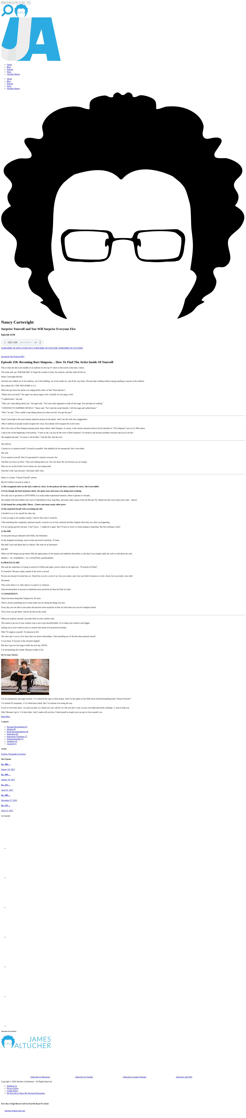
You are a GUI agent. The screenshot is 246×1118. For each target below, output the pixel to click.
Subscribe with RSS (184, 1077)
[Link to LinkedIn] (21, 907)
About (9, 64)
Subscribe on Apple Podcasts (134, 1077)
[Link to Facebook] (21, 848)
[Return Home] (31, 60)
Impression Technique (17, 736)
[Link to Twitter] (21, 937)
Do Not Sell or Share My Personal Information (26, 1093)
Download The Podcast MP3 (12, 356)
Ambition (12, 741)
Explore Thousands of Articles (13, 754)
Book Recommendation (17, 732)
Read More (5, 716)
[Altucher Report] (21, 16)
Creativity (11, 744)
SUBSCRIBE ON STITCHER (70, 348)
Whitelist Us (12, 1086)
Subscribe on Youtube (84, 1077)
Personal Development (17, 727)
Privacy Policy (13, 1088)
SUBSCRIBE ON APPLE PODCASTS (17, 348)
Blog (9, 67)
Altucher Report (13, 74)
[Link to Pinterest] (21, 996)
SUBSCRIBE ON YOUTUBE (45, 348)
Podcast (10, 69)
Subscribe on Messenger (40, 1077)
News (9, 72)
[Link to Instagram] (21, 1026)
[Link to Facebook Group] (21, 878)
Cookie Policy (12, 1091)
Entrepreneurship (15, 739)
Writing (11, 729)
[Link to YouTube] (21, 967)
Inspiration (12, 734)
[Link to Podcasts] (36, 1047)
